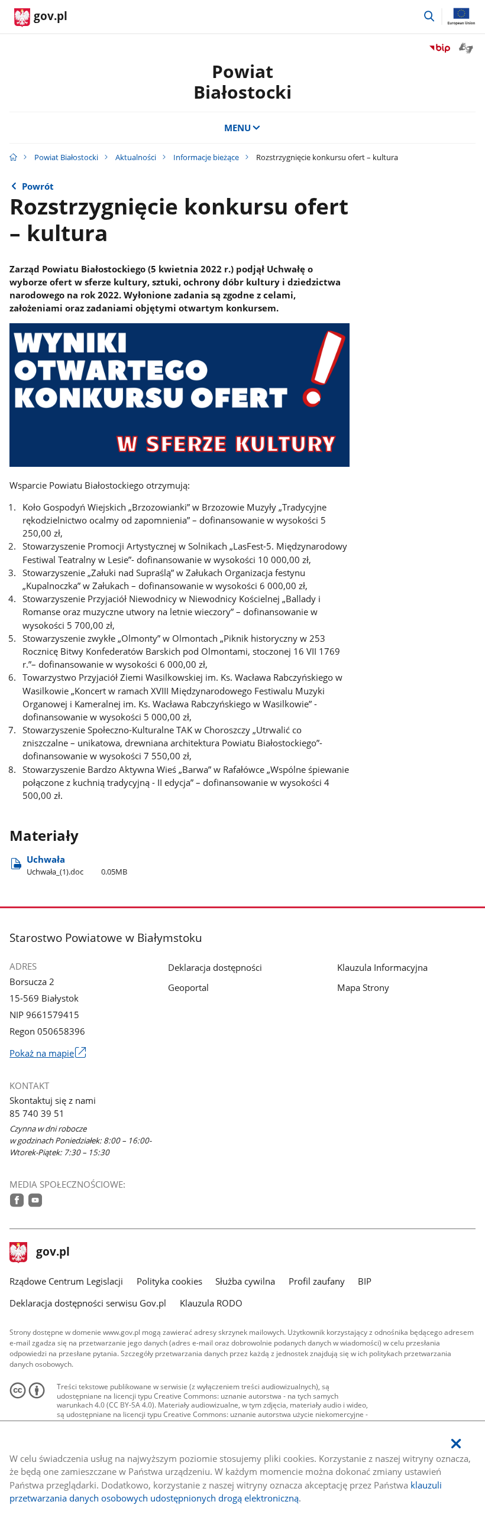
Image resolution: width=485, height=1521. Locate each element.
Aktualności (135, 157)
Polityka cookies (169, 1281)
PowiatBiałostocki (242, 82)
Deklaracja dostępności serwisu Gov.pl (87, 1303)
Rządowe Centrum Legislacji (66, 1281)
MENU (237, 128)
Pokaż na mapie (47, 1053)
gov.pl (52, 1252)
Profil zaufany (317, 1281)
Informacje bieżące (206, 157)
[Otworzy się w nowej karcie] (16, 1200)
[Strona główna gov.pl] (13, 157)
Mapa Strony (363, 987)
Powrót (38, 186)
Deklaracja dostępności (215, 967)
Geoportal (188, 987)
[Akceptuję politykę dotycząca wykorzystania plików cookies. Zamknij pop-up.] (456, 1444)
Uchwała (77, 865)
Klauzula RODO (211, 1303)
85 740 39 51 (36, 1113)
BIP (364, 1281)
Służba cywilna (245, 1281)
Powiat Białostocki (66, 157)
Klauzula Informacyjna (382, 967)
